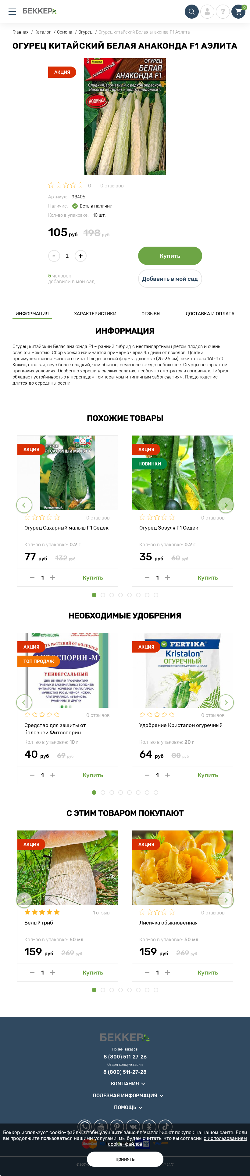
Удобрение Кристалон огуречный (181, 725)
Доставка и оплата (210, 314)
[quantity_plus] (52, 577)
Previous (24, 505)
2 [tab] (103, 595)
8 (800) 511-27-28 (125, 1072)
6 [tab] (138, 595)
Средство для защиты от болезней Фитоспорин (55, 728)
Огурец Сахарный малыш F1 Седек (66, 528)
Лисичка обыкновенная (168, 923)
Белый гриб (38, 923)
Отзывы (150, 314)
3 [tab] (111, 595)
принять (125, 1159)
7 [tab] (147, 595)
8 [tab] (156, 595)
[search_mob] (192, 12)
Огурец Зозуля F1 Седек (168, 528)
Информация (32, 314)
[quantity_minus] (32, 577)
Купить (170, 255)
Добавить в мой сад (170, 278)
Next (226, 505)
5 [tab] (129, 595)
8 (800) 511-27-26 (125, 1057)
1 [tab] (94, 595)
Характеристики (95, 314)
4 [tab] (120, 595)
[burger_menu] (12, 11)
